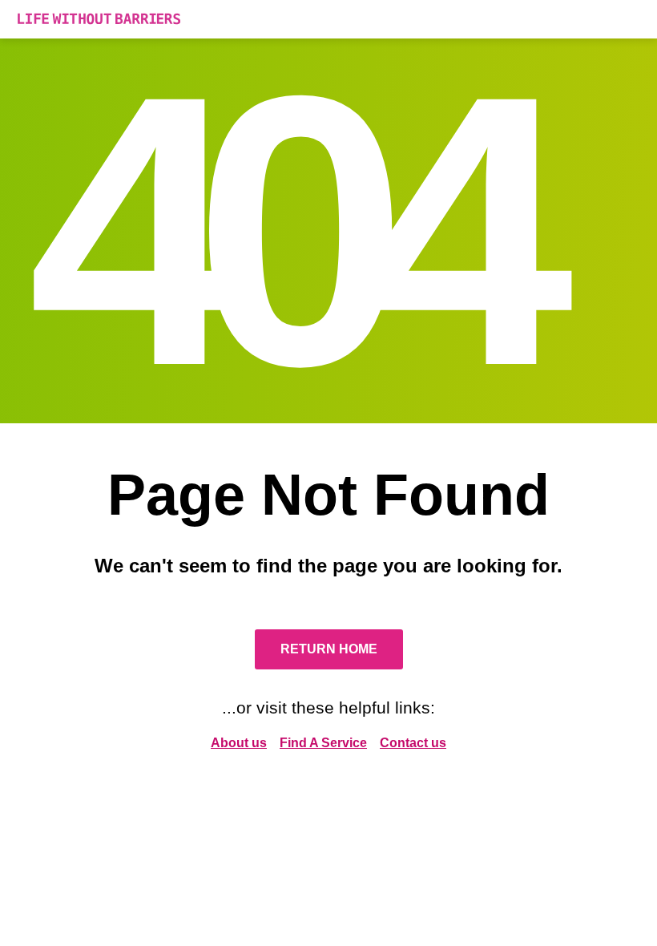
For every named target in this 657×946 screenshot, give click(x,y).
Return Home (328, 649)
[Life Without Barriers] (328, 19)
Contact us (413, 743)
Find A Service (323, 743)
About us (239, 743)
